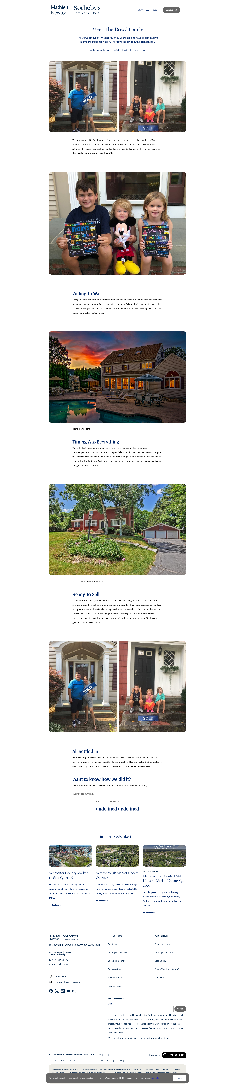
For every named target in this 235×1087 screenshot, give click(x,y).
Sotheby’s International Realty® (63, 1069)
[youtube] (68, 991)
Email (110, 1004)
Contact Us (160, 977)
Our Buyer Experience (117, 952)
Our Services (113, 944)
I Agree (179, 1078)
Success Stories (115, 977)
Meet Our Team (115, 936)
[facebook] (51, 991)
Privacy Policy (103, 1054)
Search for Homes (163, 944)
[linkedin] (63, 991)
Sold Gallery (160, 960)
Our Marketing (114, 969)
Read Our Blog (114, 986)
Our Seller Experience (117, 960)
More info (155, 1078)
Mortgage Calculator (164, 952)
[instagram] (74, 991)
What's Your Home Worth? (167, 969)
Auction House (161, 936)
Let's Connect (171, 10)
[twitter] (57, 991)
